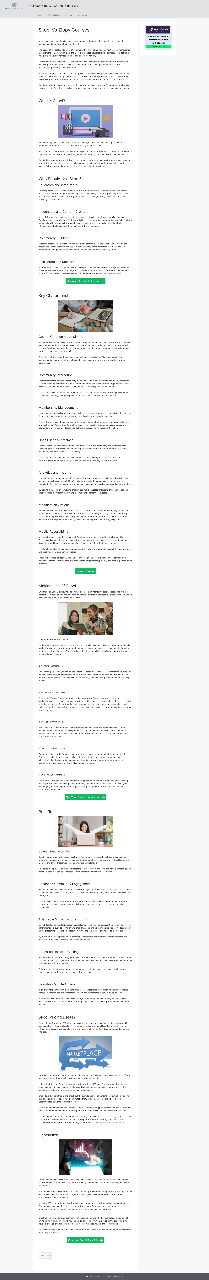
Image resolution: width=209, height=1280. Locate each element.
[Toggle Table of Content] (47, 1255)
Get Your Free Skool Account (83, 797)
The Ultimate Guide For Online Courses (52, 6)
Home (39, 15)
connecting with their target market (108, 1122)
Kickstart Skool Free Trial (83, 1240)
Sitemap (68, 15)
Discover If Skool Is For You (83, 281)
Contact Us (82, 15)
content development (55, 1221)
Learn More (84, 571)
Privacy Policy (53, 15)
